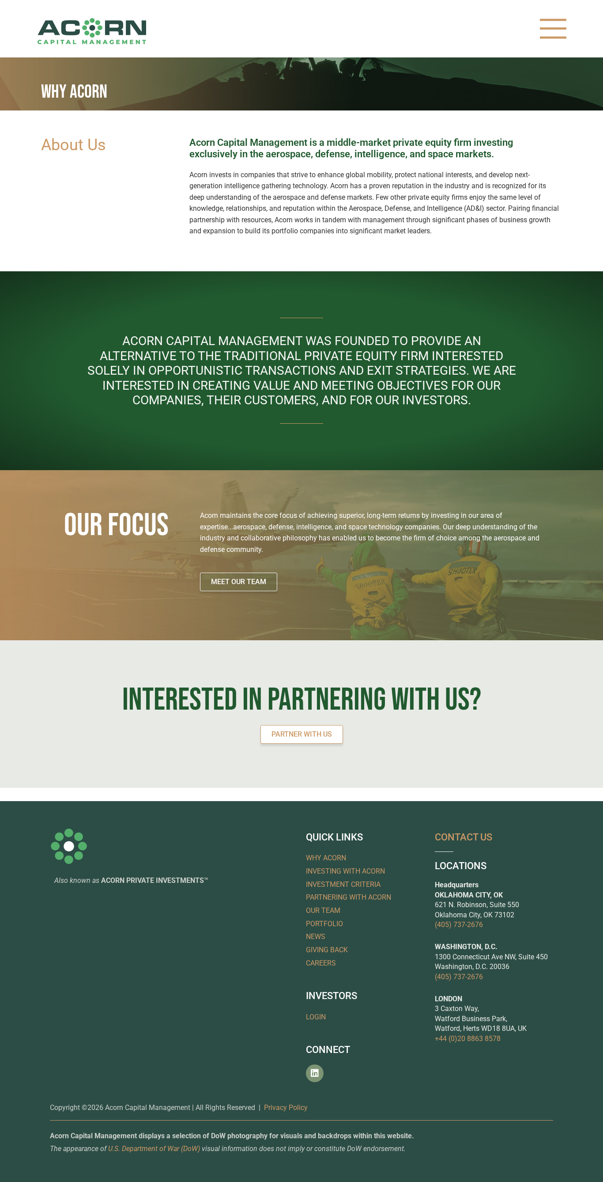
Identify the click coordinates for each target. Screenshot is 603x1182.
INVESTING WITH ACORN (345, 871)
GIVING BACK (327, 950)
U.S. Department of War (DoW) (154, 1148)
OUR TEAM (323, 910)
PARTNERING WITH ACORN (348, 897)
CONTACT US (463, 837)
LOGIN (316, 1017)
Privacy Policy (286, 1107)
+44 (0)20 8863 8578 (468, 1038)
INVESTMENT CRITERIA (343, 884)
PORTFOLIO (324, 924)
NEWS (315, 936)
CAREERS (321, 963)
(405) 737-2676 (459, 924)
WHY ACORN (326, 858)
